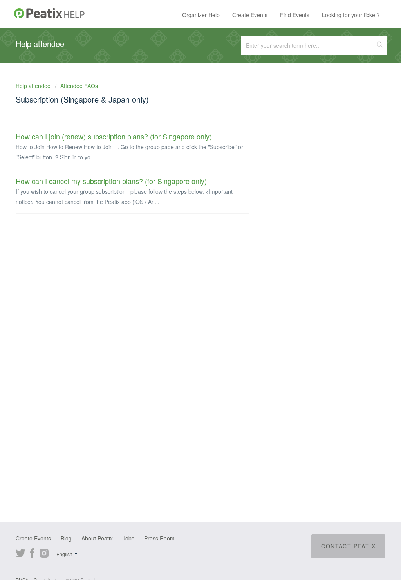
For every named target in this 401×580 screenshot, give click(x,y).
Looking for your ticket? (351, 15)
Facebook (32, 552)
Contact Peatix (348, 546)
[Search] (379, 45)
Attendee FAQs (79, 86)
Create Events (249, 15)
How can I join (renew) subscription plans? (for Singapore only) (114, 136)
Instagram (44, 552)
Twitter (20, 552)
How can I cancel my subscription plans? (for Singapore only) (111, 181)
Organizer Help (201, 15)
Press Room (159, 538)
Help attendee (34, 86)
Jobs (128, 538)
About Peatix (97, 538)
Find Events (294, 15)
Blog (66, 538)
